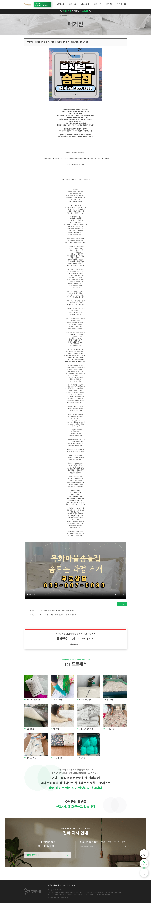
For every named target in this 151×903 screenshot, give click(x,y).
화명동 (47, 158)
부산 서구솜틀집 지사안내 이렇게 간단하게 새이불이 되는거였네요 (58, 615)
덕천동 (54, 158)
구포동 (57, 158)
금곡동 (44, 158)
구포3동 (70, 158)
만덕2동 (102, 158)
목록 (122, 604)
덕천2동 (90, 158)
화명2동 (78, 158)
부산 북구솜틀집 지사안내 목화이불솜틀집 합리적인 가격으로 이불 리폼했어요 (57, 42)
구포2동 (66, 158)
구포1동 (61, 158)
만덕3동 (107, 158)
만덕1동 (98, 158)
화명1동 (74, 158)
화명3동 (82, 158)
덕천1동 (86, 158)
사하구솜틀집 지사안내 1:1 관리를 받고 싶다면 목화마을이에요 (57, 610)
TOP (144, 874)
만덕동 (51, 158)
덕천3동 (94, 158)
